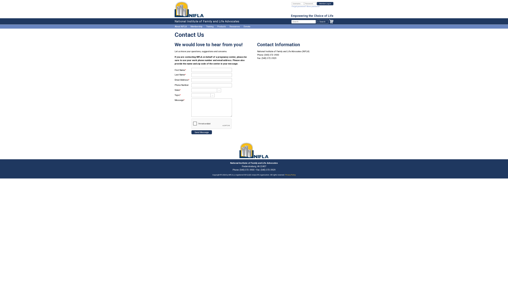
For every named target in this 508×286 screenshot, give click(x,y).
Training (210, 26)
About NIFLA (181, 26)
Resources (235, 26)
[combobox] (303, 21)
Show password (313, 6)
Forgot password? (299, 6)
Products (221, 26)
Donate (247, 26)
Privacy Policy (290, 175)
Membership (196, 26)
